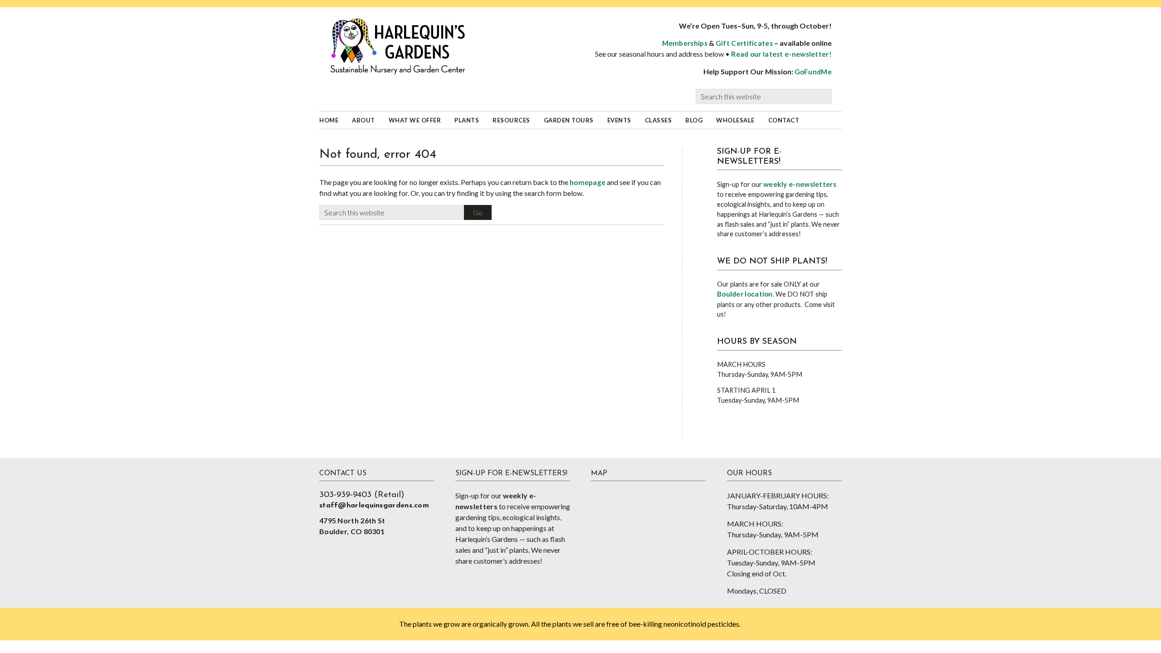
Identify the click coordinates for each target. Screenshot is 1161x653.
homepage (587, 182)
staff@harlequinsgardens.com (374, 505)
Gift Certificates (744, 43)
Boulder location (745, 294)
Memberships (684, 43)
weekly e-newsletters (799, 184)
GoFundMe (813, 72)
